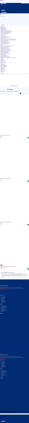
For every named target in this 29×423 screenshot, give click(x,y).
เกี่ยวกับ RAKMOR (3, 370)
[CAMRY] (21, 76)
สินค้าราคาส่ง (2, 26)
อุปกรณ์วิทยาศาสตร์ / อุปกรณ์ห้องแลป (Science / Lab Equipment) (8, 57)
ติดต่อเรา (2, 302)
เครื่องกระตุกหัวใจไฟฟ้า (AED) (4, 41)
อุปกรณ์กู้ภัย (1, 58)
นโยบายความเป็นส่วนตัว (4, 371)
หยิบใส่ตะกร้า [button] (28, 137)
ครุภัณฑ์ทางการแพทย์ (3, 29)
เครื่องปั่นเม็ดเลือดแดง (3, 54)
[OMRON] (21, 83)
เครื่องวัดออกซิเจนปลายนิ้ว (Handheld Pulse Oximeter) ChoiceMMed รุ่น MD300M (7, 266)
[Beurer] (7, 76)
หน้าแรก (2, 3)
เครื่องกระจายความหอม (3, 69)
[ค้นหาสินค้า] (20, 93)
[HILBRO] (7, 80)
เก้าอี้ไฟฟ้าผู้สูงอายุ (2, 60)
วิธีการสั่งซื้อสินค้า (3, 297)
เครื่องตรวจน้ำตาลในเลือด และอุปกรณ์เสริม (5, 46)
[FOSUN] (21, 78)
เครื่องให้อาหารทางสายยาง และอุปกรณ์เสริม (5, 49)
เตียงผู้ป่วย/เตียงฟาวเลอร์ (3, 27)
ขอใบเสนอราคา (3, 309)
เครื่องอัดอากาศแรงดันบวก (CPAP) (4, 40)
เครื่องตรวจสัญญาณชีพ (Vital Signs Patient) (5, 53)
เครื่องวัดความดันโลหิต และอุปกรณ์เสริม (5, 42)
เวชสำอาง (1, 63)
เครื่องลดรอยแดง (2, 68)
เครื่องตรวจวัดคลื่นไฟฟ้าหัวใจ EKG (4, 51)
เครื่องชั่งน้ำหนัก (2, 59)
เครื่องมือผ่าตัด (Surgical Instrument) (4, 37)
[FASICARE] (7, 78)
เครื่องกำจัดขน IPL (2, 64)
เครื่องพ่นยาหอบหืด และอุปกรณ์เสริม (4, 48)
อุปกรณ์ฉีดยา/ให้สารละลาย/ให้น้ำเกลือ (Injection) (6, 31)
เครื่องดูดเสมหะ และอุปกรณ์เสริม (4, 47)
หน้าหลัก (9, 88)
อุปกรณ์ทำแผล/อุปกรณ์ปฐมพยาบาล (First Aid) (5, 32)
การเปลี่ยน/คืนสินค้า (3, 366)
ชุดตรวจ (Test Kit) (2, 35)
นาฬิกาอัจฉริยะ (2, 70)
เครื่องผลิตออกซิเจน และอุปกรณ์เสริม (4, 43)
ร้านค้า (2, 4)
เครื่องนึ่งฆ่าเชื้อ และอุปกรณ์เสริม (4, 52)
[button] (1, 14)
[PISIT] (7, 85)
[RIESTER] (21, 85)
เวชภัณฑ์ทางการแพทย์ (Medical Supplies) (5, 30)
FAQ (1, 420)
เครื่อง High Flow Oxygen (3, 38)
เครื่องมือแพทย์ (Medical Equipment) (4, 36)
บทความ (2, 376)
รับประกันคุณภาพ (3, 308)
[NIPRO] (7, 83)
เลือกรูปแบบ (28, 269)
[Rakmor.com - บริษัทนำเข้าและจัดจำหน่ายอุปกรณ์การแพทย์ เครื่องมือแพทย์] (2, 0)
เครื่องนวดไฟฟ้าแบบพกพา (3, 65)
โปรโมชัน (2, 5)
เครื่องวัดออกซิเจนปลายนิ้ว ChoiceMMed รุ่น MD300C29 (5, 178)
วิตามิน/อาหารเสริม (2, 62)
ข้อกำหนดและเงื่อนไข (3, 307)
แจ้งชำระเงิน (2, 299)
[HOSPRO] (21, 80)
